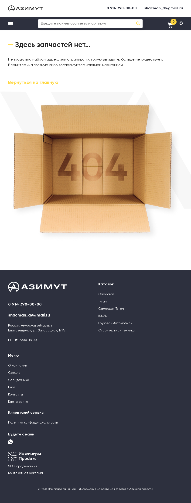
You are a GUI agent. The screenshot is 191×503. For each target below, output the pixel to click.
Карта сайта (18, 401)
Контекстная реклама (25, 473)
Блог (11, 387)
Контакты (15, 394)
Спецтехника (18, 380)
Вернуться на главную (33, 82)
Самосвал (106, 294)
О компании (17, 365)
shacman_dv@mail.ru (163, 8)
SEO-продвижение (23, 466)
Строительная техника (116, 330)
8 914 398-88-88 (122, 8)
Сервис (14, 372)
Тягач (102, 301)
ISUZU (102, 316)
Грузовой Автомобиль (115, 323)
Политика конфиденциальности (33, 422)
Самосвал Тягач (111, 308)
